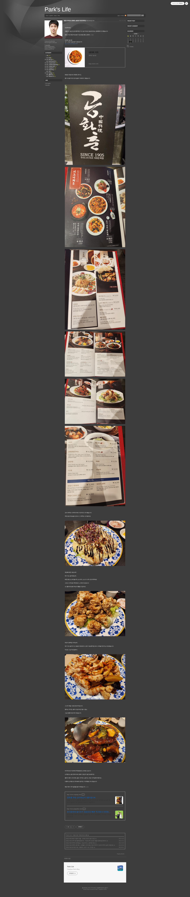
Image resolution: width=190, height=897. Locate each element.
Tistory (105, 889)
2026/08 (135, 33)
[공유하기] (71, 826)
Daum (96, 889)
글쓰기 (106, 888)
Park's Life (58, 9)
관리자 (102, 888)
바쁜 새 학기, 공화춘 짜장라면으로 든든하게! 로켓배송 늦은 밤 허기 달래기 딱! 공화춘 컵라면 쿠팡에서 (89, 801)
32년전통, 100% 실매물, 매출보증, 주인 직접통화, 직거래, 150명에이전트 (89, 815)
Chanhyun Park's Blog (73, 869)
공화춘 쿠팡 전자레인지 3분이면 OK (81, 797)
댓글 (69, 858)
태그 (90, 888)
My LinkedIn (47, 83)
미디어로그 (94, 888)
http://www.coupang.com (74, 794)
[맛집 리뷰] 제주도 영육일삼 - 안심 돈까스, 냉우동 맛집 (80, 843)
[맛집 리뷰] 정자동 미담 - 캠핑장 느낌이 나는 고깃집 (79, 847)
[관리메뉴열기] (186, 3)
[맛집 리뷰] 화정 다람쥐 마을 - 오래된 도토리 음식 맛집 (80, 838)
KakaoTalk (47, 85)
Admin (55, 15)
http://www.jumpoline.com (74, 809)
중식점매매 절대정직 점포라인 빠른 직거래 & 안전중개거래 (88, 812)
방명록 (51, 15)
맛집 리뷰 (75, 835)
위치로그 (86, 888)
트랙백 (66, 858)
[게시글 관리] (73, 826)
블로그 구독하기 (121, 15)
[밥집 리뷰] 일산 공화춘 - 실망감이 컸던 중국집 (75, 20)
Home (47, 15)
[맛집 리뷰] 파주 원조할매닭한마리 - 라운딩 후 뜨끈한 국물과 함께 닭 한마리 (86, 840)
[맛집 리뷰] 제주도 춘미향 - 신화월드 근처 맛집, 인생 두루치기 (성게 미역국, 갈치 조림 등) (89, 845)
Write (59, 15)
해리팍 (84, 889)
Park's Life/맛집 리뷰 (90, 20)
